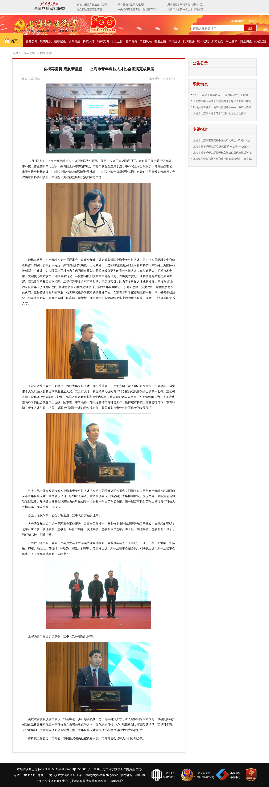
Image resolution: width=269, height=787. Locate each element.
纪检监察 (260, 41)
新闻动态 (217, 41)
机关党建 (74, 41)
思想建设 (46, 41)
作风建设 (174, 41)
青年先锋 (131, 41)
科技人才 (89, 41)
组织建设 (60, 41)
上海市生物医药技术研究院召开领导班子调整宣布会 (222, 101)
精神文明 (103, 41)
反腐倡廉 (189, 41)
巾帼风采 (146, 41)
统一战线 (203, 41)
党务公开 (31, 41)
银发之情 (160, 41)
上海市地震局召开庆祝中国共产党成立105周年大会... (222, 140)
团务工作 (46, 53)
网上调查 (246, 41)
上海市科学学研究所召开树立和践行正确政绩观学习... (223, 152)
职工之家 (117, 41)
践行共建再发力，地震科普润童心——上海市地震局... (223, 107)
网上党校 (231, 41)
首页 (14, 40)
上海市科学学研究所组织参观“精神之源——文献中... (222, 146)
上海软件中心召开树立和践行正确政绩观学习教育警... (223, 158)
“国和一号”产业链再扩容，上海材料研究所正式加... (221, 95)
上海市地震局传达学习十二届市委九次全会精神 (219, 113)
